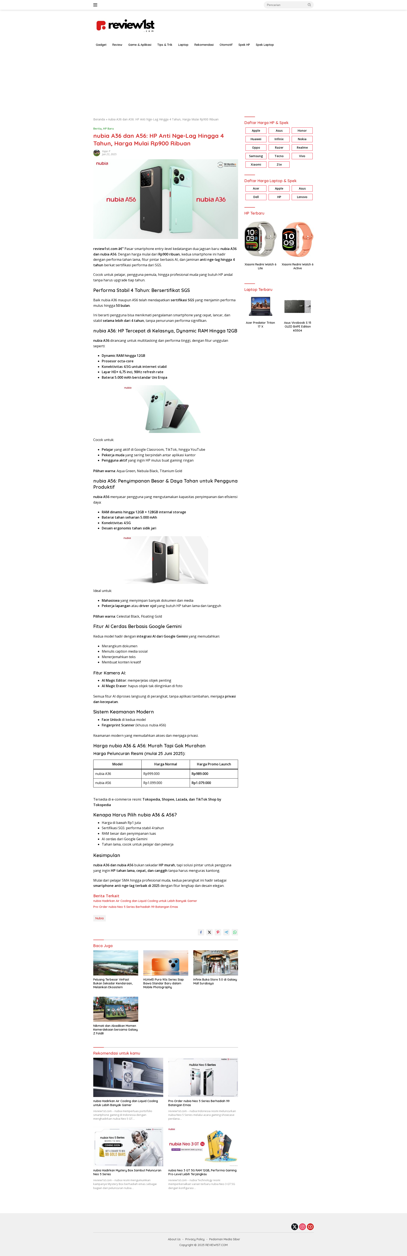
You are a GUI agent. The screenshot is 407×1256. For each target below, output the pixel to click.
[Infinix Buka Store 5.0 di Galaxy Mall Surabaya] (215, 962)
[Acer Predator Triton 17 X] (260, 306)
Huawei (256, 139)
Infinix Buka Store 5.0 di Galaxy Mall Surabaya (215, 981)
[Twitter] (294, 1227)
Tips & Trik (164, 45)
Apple (256, 130)
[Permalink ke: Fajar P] (96, 153)
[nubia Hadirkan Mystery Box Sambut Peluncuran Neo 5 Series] (128, 1146)
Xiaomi (256, 164)
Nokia (302, 139)
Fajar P (106, 151)
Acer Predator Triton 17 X (260, 324)
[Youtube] (310, 1227)
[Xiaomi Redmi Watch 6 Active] (298, 239)
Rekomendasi (204, 45)
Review (117, 45)
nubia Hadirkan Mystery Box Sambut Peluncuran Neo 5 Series (127, 1172)
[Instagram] (302, 1227)
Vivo (302, 156)
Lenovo (302, 197)
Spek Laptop (265, 45)
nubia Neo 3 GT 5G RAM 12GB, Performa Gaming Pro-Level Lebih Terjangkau (202, 1172)
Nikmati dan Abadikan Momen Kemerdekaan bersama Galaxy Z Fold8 (115, 1029)
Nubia (99, 918)
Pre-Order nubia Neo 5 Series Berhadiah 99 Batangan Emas (135, 907)
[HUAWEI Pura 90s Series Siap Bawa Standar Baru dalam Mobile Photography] (165, 962)
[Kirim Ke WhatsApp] (235, 932)
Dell (256, 197)
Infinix (279, 139)
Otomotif (226, 45)
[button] (309, 4)
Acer (256, 188)
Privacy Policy (195, 1239)
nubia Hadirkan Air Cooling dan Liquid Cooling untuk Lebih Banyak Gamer (145, 901)
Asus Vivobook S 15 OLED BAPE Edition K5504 (297, 326)
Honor (302, 130)
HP (279, 197)
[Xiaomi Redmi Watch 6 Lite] (260, 239)
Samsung (256, 156)
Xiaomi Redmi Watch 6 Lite (260, 266)
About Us (174, 1239)
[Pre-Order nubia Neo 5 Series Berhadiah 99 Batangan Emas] (203, 1077)
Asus (279, 130)
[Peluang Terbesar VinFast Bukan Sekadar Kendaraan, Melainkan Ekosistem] (115, 962)
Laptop (183, 45)
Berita (97, 128)
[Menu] (96, 4)
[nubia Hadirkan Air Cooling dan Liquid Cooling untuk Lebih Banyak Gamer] (128, 1077)
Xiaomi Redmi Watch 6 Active (298, 266)
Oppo (256, 147)
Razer (279, 147)
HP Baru (108, 128)
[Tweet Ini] (209, 932)
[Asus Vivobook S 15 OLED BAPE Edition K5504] (298, 306)
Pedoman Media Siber (224, 1239)
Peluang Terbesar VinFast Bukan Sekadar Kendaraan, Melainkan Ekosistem (112, 983)
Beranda (99, 119)
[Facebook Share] (201, 932)
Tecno (279, 156)
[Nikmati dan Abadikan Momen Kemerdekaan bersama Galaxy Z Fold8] (115, 1009)
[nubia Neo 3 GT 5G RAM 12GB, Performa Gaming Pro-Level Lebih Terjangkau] (203, 1146)
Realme (302, 147)
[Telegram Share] (226, 932)
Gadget (101, 45)
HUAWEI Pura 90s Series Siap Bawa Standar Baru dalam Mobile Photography (163, 983)
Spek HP (244, 45)
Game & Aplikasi (139, 45)
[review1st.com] (125, 25)
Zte (279, 164)
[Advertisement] (203, 81)
